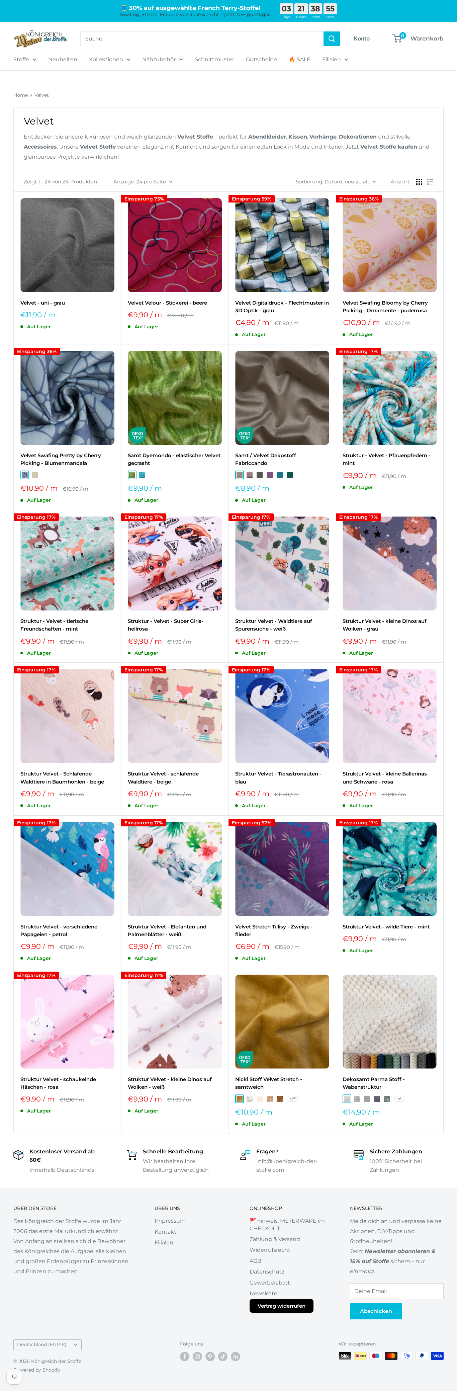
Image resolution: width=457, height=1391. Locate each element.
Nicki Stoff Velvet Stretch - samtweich (268, 1083)
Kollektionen (106, 59)
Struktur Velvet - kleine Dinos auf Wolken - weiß (170, 1083)
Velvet (41, 95)
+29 (292, 1098)
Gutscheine (261, 59)
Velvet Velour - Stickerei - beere (167, 303)
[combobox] (202, 38)
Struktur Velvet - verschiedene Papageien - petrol (58, 930)
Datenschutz (267, 1272)
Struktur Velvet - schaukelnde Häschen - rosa (58, 1083)
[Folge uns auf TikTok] (222, 1356)
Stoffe (21, 59)
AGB (255, 1261)
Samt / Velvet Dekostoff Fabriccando (265, 459)
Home (20, 95)
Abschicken (376, 1311)
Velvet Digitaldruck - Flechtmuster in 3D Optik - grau (282, 307)
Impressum (170, 1221)
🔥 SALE (299, 59)
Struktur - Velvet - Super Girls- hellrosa (165, 625)
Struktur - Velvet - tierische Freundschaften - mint (54, 625)
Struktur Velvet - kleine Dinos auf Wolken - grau (385, 625)
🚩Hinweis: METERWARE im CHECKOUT (287, 1224)
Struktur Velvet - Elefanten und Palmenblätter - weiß (167, 930)
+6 (399, 1098)
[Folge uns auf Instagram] (197, 1356)
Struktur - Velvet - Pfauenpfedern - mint (387, 459)
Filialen (331, 59)
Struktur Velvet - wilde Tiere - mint (386, 926)
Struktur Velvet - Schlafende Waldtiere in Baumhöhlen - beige (62, 777)
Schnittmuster (214, 59)
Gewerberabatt (270, 1283)
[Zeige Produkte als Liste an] (430, 182)
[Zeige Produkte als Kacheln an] (419, 182)
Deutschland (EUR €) (42, 1344)
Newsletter (264, 1293)
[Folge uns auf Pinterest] (210, 1356)
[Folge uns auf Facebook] (184, 1356)
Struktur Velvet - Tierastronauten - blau (278, 777)
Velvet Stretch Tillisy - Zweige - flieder (274, 930)
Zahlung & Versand (275, 1239)
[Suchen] (332, 38)
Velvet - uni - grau (42, 303)
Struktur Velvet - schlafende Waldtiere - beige (163, 777)
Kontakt (165, 1232)
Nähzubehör (159, 59)
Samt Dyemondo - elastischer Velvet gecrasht (174, 459)
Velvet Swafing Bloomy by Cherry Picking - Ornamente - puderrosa (385, 307)
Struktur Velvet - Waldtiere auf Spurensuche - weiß (273, 625)
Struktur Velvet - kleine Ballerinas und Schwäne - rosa (385, 777)
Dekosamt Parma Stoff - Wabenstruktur (374, 1083)
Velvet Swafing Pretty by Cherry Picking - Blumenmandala (60, 459)
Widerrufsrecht (270, 1250)
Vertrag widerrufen (281, 1306)
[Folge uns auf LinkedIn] (235, 1356)
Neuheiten (62, 59)
